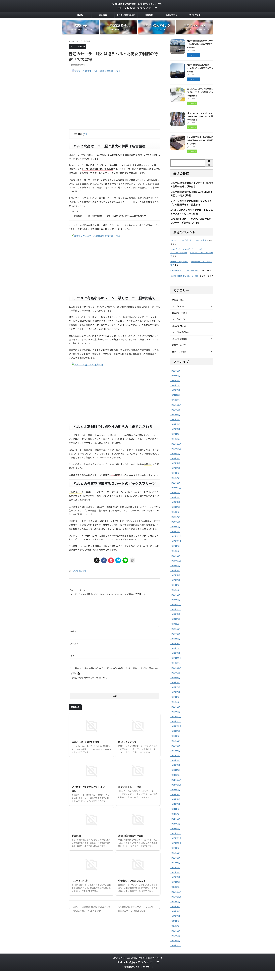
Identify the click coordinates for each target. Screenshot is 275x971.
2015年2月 (175, 594)
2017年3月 (175, 521)
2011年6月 (175, 804)
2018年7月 (175, 463)
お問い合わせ (171, 14)
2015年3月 (175, 589)
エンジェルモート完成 (129, 787)
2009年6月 (175, 916)
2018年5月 (175, 473)
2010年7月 (175, 852)
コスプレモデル (179, 319)
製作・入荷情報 (179, 351)
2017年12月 (175, 487)
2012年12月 (175, 716)
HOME (80, 14)
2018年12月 (175, 438)
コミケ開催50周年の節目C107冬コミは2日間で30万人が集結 (200, 68)
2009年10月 (175, 896)
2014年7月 (175, 624)
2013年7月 (175, 682)
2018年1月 (175, 482)
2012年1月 (175, 770)
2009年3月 (175, 930)
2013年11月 (175, 662)
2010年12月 (175, 833)
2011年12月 (175, 774)
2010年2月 (175, 877)
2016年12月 (175, 536)
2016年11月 (175, 541)
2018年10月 (175, 448)
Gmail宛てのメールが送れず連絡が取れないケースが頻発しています (200, 140)
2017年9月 (175, 492)
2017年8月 (175, 497)
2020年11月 (175, 399)
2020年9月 (175, 409)
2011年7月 (175, 799)
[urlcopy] (132, 560)
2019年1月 (175, 434)
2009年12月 (175, 886)
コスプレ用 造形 (179, 325)
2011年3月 (175, 818)
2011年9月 (175, 789)
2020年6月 (175, 414)
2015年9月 (175, 565)
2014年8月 (175, 619)
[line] (125, 560)
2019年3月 (175, 424)
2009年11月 (175, 891)
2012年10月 (175, 726)
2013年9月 (175, 672)
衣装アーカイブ (179, 345)
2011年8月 (175, 794)
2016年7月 (175, 555)
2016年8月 (175, 550)
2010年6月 (175, 857)
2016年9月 (175, 546)
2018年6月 (175, 468)
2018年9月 (175, 453)
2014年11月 (175, 609)
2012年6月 (175, 745)
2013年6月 (175, 687)
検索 (209, 163)
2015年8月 (175, 570)
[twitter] (97, 560)
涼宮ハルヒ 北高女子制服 (85, 742)
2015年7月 (175, 575)
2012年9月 (175, 731)
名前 (73, 631)
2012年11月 (175, 721)
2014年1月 (175, 653)
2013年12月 (175, 658)
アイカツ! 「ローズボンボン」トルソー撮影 (188, 240)
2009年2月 (175, 935)
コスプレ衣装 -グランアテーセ (137, 8)
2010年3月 (175, 872)
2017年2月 (175, 526)
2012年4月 (175, 755)
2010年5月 (175, 862)
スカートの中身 (80, 880)
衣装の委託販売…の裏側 (130, 835)
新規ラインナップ (127, 742)
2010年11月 (175, 838)
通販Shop (103, 14)
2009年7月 (175, 911)
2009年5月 (175, 921)
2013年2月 (175, 706)
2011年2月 (175, 823)
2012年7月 (175, 740)
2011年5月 (175, 809)
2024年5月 (175, 380)
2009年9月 (175, 901)
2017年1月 (175, 531)
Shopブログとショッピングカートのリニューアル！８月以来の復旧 (200, 116)
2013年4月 (175, 697)
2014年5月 (175, 633)
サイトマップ (194, 14)
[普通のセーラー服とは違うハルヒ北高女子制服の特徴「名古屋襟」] (118, 560)
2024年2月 (175, 385)
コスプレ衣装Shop (180, 332)
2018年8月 (175, 458)
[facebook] (104, 560)
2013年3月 (175, 701)
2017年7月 (175, 502)
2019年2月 (175, 429)
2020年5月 (175, 419)
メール (74, 643)
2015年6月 (175, 580)
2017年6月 (175, 507)
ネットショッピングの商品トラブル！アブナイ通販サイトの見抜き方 (200, 92)
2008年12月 (175, 945)
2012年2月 (175, 765)
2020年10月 (175, 404)
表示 (86, 134)
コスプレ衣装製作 (78, 570)
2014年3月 (175, 643)
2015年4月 (175, 585)
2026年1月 (175, 375)
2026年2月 (175, 370)
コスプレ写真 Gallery (126, 14)
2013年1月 (175, 711)
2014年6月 (175, 628)
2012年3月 (175, 760)
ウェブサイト (178, 306)
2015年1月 (175, 599)
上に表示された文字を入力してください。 (89, 678)
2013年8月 (175, 677)
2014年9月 (175, 614)
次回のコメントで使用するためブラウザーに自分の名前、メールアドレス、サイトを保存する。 (116, 668)
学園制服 (76, 835)
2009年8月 (175, 906)
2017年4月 (175, 516)
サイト (73, 655)
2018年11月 (175, 443)
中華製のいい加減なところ (132, 880)
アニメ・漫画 (178, 300)
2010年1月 (175, 882)
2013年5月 (175, 692)
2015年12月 (175, 560)
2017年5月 (175, 511)
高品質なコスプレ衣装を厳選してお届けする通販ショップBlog (137, 957)
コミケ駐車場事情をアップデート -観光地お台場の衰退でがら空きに (200, 44)
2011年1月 (175, 828)
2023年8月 (175, 390)
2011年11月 (175, 779)
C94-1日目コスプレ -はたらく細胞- (184, 270)
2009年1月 (175, 940)
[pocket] (111, 560)
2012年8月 (175, 736)
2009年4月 (175, 925)
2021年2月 (175, 395)
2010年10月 (175, 843)
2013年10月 (175, 667)
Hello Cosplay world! (179, 261)
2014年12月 (175, 604)
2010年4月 (175, 867)
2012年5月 (175, 750)
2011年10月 (175, 784)
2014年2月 (175, 648)
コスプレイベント (180, 312)
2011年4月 (175, 813)
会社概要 (149, 14)
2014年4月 (175, 638)
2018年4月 (175, 477)
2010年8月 (175, 848)
